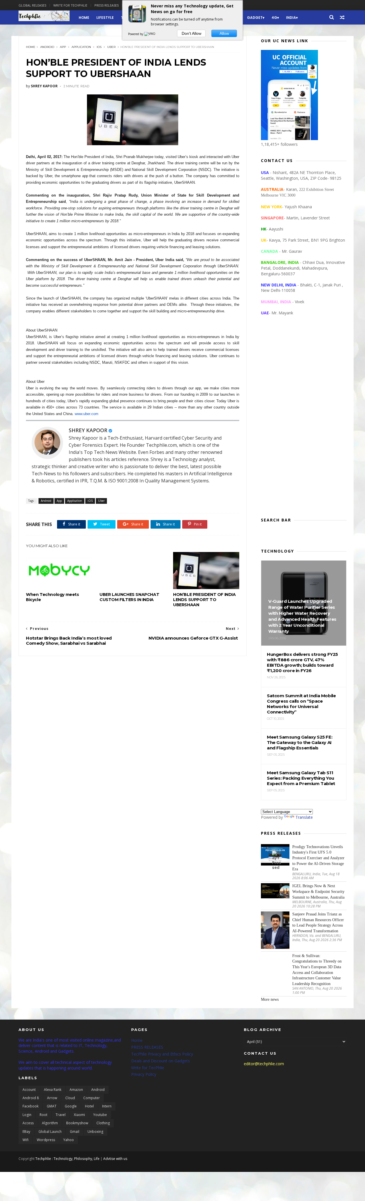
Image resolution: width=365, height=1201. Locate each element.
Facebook (30, 1106)
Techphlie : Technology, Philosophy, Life (67, 1158)
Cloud (70, 1097)
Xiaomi (79, 1114)
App (63, 47)
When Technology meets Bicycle (52, 597)
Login (27, 1114)
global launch (50, 1131)
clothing (103, 1123)
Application (81, 47)
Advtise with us (115, 1158)
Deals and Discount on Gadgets (160, 1060)
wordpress (46, 1139)
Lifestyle (105, 17)
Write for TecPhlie (147, 1067)
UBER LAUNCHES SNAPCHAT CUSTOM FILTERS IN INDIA (129, 597)
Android (47, 47)
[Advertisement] (303, 421)
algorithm (50, 1123)
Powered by (136, 34)
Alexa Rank (52, 1089)
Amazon (76, 1089)
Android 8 (31, 1097)
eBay (26, 1131)
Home (84, 17)
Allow (224, 33)
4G (274, 17)
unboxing (95, 1131)
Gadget (255, 17)
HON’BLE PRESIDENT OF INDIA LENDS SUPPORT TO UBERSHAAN (204, 599)
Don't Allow (191, 33)
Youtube (100, 1114)
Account (29, 1089)
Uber (111, 47)
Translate (304, 817)
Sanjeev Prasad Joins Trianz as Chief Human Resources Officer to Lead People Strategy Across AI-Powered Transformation (318, 922)
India (291, 17)
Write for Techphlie (70, 5)
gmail (74, 1131)
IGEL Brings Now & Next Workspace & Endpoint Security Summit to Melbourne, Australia (318, 891)
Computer (91, 1097)
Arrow (52, 1097)
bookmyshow (77, 1123)
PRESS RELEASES (147, 1047)
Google (71, 1106)
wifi (26, 1139)
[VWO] (150, 34)
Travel (61, 1114)
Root (43, 1114)
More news (270, 999)
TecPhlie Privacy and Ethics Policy (162, 1054)
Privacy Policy (143, 1074)
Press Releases (106, 5)
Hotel (89, 1106)
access (28, 1123)
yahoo (68, 1139)
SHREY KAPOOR (88, 430)
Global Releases (32, 5)
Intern (106, 1106)
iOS (99, 47)
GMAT (51, 1106)
